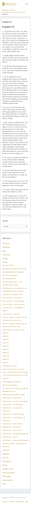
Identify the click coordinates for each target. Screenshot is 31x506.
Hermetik (5, 450)
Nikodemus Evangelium (9, 385)
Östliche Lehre (7, 469)
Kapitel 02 (5, 336)
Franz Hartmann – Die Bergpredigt (13, 301)
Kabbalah (5, 454)
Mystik (4, 465)
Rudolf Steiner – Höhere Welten (12, 424)
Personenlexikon (8, 473)
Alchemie (5, 243)
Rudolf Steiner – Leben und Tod (12, 430)
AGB (26, 501)
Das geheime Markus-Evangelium (13, 272)
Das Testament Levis (9, 278)
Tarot (4, 484)
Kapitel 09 (5, 356)
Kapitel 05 (5, 378)
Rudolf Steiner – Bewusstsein (11, 398)
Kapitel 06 (5, 346)
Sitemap (11, 501)
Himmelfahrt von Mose (9, 366)
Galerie (5, 258)
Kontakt (4, 501)
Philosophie (6, 476)
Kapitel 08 (5, 353)
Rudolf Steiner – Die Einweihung (12, 404)
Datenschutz (20, 501)
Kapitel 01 (5, 333)
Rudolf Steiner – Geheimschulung (13, 414)
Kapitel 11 (5, 362)
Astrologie (6, 247)
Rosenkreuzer (7, 480)
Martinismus (7, 461)
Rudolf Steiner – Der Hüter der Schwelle (15, 401)
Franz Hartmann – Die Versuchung (13, 304)
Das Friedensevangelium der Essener (14, 269)
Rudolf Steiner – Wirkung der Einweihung (15, 440)
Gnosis (5, 262)
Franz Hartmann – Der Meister (12, 298)
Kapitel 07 (5, 349)
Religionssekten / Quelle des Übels (13, 394)
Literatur (5, 458)
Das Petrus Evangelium (9, 275)
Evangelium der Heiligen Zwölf (12, 294)
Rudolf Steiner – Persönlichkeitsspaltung (15, 434)
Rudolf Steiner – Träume (10, 437)
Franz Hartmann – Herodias (11, 314)
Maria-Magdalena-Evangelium (11, 382)
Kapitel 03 (5, 339)
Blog (4, 251)
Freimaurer (6, 255)
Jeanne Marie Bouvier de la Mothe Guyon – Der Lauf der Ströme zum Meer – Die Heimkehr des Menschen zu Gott (15, 372)
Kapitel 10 (5, 359)
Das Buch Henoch (8, 265)
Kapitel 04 (5, 343)
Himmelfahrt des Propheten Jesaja (13, 330)
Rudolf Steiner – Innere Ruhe (11, 427)
